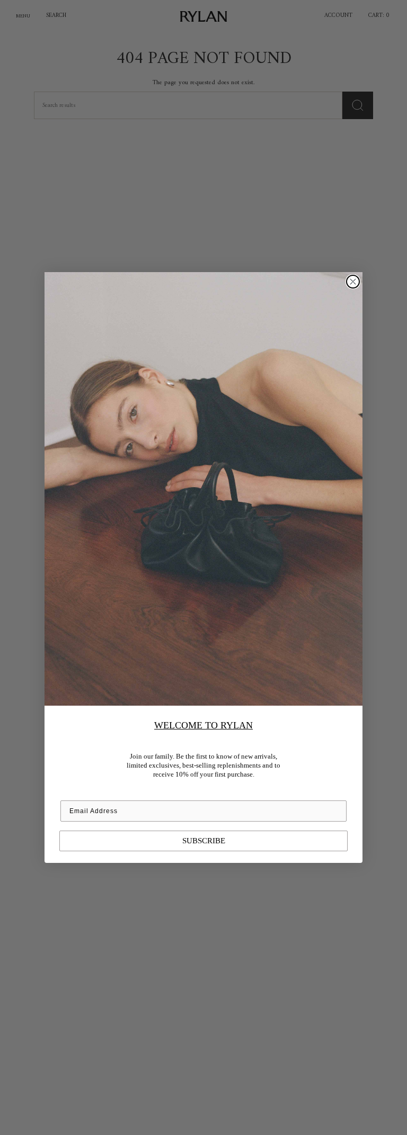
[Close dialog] (353, 281)
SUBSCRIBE (203, 840)
